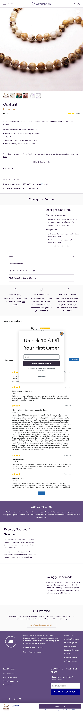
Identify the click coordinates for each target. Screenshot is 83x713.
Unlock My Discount (41, 363)
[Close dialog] (61, 334)
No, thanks (42, 376)
